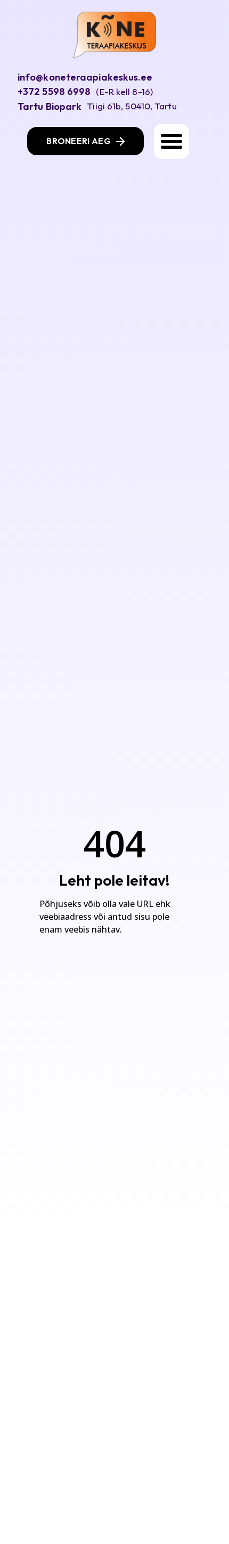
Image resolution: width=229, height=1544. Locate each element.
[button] (171, 141)
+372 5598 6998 (54, 91)
